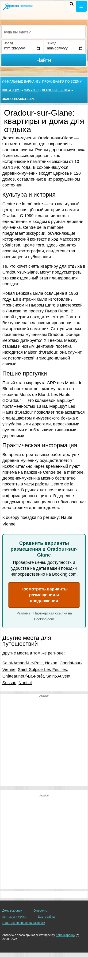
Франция (12, 90)
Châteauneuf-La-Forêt (23, 676)
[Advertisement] (44, 742)
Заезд (8, 43)
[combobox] (43, 32)
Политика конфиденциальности (23, 923)
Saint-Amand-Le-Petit (22, 663)
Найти (43, 60)
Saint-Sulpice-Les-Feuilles (42, 669)
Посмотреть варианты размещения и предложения (44, 595)
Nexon (51, 663)
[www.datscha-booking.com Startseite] (17, 6)
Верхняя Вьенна (56, 90)
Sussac (9, 682)
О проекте (40, 910)
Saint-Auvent (58, 676)
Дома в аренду (12, 910)
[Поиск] (71, 4)
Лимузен (31, 90)
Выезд (51, 43)
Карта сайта (46, 916)
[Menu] (81, 6)
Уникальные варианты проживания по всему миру (41, 83)
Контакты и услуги (14, 916)
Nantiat (25, 682)
